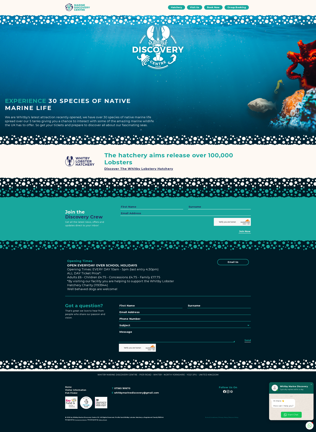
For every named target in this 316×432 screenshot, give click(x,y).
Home (68, 387)
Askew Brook (103, 420)
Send (248, 340)
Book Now (213, 7)
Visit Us (194, 7)
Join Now (244, 231)
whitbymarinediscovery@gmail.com (136, 392)
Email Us (233, 262)
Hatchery (176, 7)
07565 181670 (122, 388)
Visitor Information (75, 390)
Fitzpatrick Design (81, 420)
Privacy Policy (223, 417)
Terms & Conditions (211, 417)
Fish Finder (71, 393)
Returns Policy (233, 417)
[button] (311, 384)
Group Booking (236, 7)
